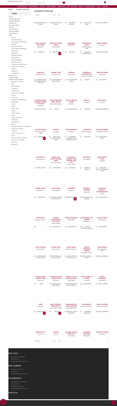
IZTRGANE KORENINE (102, 129)
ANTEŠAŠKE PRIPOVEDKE (87, 333)
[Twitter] (10, 398)
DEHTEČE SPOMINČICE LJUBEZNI (87, 248)
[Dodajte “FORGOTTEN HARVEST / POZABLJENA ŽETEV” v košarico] (99, 177)
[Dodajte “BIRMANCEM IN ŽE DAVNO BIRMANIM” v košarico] (68, 293)
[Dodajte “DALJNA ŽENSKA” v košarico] (99, 236)
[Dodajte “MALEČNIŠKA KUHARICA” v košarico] (68, 32)
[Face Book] (10, 397)
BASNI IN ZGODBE (102, 304)
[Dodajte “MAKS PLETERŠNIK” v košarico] (99, 32)
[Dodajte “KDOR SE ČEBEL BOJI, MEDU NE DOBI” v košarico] (53, 89)
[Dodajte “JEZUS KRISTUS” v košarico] (99, 89)
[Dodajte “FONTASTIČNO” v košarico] (37, 207)
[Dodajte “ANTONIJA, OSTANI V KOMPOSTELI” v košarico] (68, 321)
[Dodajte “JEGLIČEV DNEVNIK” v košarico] (37, 119)
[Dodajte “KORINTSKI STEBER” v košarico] (99, 62)
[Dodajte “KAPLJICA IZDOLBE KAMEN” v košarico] (68, 89)
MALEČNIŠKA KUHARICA (71, 44)
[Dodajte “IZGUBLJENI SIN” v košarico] (37, 147)
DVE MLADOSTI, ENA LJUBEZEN (87, 218)
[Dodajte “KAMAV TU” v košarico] (84, 89)
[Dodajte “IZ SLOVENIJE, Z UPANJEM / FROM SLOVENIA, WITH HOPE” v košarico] (68, 146)
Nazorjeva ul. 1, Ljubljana (17, 369)
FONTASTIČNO (40, 218)
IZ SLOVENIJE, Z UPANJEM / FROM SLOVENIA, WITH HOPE (71, 159)
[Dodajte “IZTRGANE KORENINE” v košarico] (99, 119)
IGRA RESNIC (87, 157)
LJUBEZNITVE (40, 72)
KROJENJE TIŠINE (56, 72)
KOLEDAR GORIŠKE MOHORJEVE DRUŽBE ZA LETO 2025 (40, 101)
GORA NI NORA (55, 188)
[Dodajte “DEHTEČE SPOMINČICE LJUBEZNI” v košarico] (84, 236)
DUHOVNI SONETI (102, 218)
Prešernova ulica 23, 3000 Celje (18, 381)
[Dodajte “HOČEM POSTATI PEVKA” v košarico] (99, 146)
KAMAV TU (87, 100)
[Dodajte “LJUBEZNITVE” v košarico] (37, 62)
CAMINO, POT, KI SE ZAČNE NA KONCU (71, 277)
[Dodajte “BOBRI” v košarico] (37, 293)
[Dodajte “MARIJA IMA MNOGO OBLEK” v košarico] (53, 32)
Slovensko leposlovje (22, 9)
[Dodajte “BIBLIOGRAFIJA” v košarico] (84, 293)
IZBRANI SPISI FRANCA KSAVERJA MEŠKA (55, 158)
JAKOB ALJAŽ (87, 129)
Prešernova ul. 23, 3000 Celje (18, 357)
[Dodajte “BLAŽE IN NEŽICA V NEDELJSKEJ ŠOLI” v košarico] (53, 293)
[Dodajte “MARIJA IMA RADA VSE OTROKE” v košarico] (37, 32)
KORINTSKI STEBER (102, 72)
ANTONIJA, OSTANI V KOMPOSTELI (71, 333)
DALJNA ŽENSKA (102, 247)
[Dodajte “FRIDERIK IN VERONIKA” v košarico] (84, 177)
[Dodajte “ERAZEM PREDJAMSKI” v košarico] (68, 208)
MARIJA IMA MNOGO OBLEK (56, 44)
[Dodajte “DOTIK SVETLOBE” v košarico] (37, 236)
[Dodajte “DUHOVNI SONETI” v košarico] (99, 207)
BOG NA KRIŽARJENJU (102, 277)
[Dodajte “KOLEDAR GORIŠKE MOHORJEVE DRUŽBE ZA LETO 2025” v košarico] (37, 89)
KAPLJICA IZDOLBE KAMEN (71, 101)
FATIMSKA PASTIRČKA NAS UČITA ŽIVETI (56, 219)
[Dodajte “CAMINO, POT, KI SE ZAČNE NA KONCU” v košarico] (68, 266)
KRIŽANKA (71, 72)
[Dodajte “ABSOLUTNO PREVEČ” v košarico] (99, 321)
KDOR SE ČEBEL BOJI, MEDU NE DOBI (56, 101)
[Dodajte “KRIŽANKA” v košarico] (68, 62)
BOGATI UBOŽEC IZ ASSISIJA (86, 277)
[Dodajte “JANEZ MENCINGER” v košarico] (68, 119)
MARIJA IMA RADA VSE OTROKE (40, 44)
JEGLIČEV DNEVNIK (40, 129)
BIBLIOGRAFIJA (86, 304)
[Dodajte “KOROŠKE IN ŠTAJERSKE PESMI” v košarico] (84, 62)
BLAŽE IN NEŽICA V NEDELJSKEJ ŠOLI (56, 305)
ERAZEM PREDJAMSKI (71, 218)
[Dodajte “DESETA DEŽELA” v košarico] (68, 236)
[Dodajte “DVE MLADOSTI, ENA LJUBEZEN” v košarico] (84, 207)
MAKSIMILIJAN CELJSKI (86, 44)
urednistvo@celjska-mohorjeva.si (19, 388)
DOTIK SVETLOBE (40, 247)
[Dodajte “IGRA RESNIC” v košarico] (84, 146)
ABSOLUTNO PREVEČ (102, 332)
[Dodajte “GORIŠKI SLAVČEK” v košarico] (37, 177)
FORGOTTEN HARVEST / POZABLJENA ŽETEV (102, 190)
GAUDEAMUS (71, 188)
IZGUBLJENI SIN (40, 157)
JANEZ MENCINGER (71, 129)
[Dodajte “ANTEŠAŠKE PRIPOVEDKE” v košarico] (84, 321)
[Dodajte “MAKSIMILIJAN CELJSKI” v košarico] (84, 32)
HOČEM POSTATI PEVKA (102, 158)
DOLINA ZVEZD (56, 247)
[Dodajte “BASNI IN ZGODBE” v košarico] (99, 293)
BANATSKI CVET (40, 332)
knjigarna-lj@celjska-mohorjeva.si (19, 374)
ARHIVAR (56, 332)
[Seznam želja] (107, 3)
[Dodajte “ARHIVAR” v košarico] (53, 322)
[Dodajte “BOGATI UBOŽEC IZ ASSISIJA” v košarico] (84, 266)
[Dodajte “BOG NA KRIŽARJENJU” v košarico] (99, 266)
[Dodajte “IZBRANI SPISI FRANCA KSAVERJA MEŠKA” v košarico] (53, 146)
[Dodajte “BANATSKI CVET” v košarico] (37, 322)
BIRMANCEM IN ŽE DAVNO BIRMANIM (71, 305)
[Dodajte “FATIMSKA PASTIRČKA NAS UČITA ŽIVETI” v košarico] (53, 207)
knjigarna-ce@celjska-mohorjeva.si (19, 361)
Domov (10, 9)
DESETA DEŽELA (71, 247)
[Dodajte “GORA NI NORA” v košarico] (53, 177)
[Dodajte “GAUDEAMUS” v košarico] (68, 177)
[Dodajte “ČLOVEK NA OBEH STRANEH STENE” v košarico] (37, 266)
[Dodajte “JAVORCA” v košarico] (53, 119)
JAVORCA (56, 129)
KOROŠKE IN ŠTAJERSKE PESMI (87, 73)
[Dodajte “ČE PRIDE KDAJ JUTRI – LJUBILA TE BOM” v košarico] (53, 266)
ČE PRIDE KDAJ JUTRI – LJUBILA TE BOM (56, 277)
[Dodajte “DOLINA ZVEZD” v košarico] (53, 236)
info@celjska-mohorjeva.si (17, 386)
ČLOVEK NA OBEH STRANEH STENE (40, 277)
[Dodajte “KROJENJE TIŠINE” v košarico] (53, 62)
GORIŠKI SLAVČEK (40, 188)
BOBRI (40, 304)
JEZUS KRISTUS (102, 100)
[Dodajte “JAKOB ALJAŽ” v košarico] (84, 119)
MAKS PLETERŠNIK (102, 43)
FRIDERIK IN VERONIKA (86, 189)
